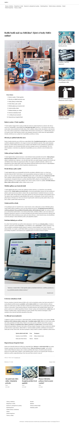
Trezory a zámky (17, 7)
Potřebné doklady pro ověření (15, 110)
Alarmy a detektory (9, 6)
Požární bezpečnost (9, 7)
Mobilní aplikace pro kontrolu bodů (17, 106)
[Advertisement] (39, 17)
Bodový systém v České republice (16, 97)
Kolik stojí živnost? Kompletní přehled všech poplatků (29, 381)
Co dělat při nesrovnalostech (15, 114)
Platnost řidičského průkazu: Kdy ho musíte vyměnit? (46, 381)
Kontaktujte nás (17, 357)
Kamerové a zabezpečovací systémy (31, 6)
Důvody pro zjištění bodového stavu (17, 99)
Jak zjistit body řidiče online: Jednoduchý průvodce (11, 381)
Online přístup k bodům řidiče (15, 101)
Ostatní (63, 6)
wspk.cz (6, 2)
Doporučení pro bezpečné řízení (16, 117)
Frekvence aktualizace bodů (15, 112)
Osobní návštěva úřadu (14, 108)
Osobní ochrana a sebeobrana (55, 6)
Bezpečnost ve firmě (18, 6)
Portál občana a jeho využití (15, 103)
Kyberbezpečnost (44, 6)
